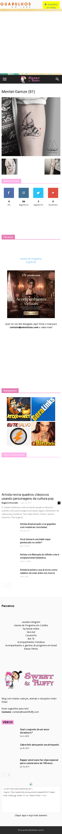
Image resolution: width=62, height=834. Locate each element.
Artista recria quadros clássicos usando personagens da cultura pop (28, 496)
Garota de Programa (31, 258)
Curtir (8, 189)
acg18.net (31, 262)
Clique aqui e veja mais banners (31, 815)
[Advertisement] (31, 42)
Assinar (53, 189)
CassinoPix (31, 635)
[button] (57, 79)
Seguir (23, 189)
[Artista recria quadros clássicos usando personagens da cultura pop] (31, 476)
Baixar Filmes (31, 648)
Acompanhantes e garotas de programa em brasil (31, 645)
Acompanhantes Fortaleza (31, 642)
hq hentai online (31, 628)
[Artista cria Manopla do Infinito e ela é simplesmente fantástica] (9, 558)
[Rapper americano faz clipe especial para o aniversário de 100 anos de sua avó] (9, 764)
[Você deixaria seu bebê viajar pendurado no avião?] (9, 543)
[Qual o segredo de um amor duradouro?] (9, 733)
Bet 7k (31, 638)
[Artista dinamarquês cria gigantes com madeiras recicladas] (9, 528)
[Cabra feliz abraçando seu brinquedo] (9, 748)
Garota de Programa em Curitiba (31, 625)
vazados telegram (31, 621)
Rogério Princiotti (10, 503)
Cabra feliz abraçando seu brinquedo (39, 744)
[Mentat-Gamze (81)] (31, 155)
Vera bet (31, 631)
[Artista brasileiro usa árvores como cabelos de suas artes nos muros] (9, 573)
